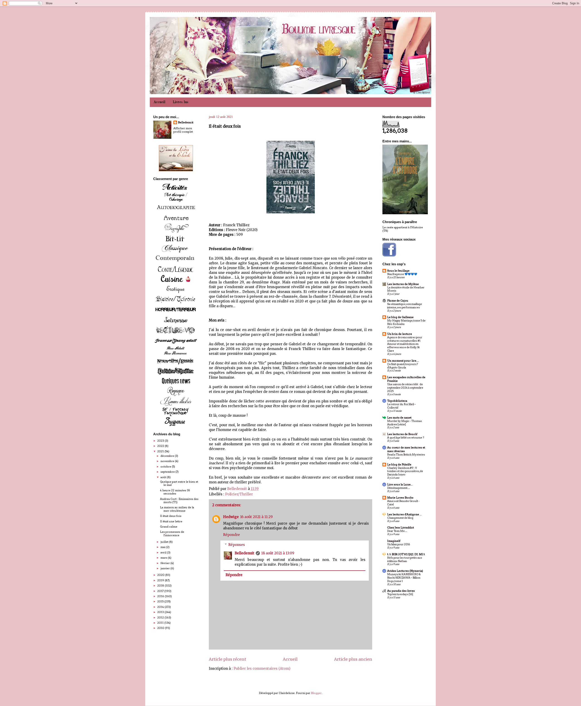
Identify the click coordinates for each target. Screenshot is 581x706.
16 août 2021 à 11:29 (256, 517)
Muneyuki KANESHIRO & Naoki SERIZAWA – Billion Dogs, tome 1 (404, 578)
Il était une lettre (171, 521)
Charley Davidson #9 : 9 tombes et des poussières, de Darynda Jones (405, 471)
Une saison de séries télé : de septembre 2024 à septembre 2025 (405, 388)
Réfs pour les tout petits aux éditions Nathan (404, 559)
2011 (160, 622)
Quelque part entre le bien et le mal (179, 483)
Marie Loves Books (400, 497)
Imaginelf (393, 541)
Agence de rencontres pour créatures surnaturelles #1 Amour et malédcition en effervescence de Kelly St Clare (404, 344)
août (163, 477)
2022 (161, 446)
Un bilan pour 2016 (398, 544)
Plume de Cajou (397, 300)
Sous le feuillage (398, 270)
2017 (160, 591)
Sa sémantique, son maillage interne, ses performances (404, 305)
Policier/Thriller (239, 494)
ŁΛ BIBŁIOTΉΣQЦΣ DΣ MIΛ (406, 554)
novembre (167, 461)
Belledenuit (244, 553)
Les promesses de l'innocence (172, 533)
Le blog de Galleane (400, 317)
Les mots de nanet (399, 417)
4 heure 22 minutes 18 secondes (175, 492)
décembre (167, 456)
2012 (161, 617)
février (165, 563)
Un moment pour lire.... (403, 360)
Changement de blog (400, 517)
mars (164, 557)
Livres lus (180, 102)
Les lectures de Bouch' (402, 434)
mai (163, 547)
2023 (161, 440)
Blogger (316, 693)
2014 (161, 607)
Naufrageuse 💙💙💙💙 (402, 274)
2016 (161, 596)
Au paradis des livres (401, 590)
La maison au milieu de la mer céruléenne (177, 509)
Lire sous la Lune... (400, 484)
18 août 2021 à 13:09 (277, 553)
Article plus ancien (353, 659)
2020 (161, 575)
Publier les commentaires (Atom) (262, 668)
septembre (167, 471)
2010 (161, 628)
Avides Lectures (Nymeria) (405, 570)
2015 (160, 601)
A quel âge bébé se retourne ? (405, 437)
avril (163, 552)
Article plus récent (227, 659)
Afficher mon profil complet (183, 130)
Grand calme (168, 526)
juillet (164, 541)
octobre (166, 466)
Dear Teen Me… (397, 531)
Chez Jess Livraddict (400, 527)
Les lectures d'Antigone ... (404, 514)
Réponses (236, 545)
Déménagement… (398, 487)
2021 (161, 451)
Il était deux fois (170, 516)
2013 (161, 612)
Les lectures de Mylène (403, 284)
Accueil (159, 102)
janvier (165, 568)
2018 (161, 585)
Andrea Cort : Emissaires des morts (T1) (179, 500)
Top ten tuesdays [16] (400, 594)
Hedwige (231, 517)
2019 (161, 580)
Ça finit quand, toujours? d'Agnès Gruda (402, 366)
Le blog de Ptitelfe (399, 464)
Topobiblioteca (397, 400)
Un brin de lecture (399, 334)
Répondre (231, 535)
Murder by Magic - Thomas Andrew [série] (404, 422)
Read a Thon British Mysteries (406, 454)
